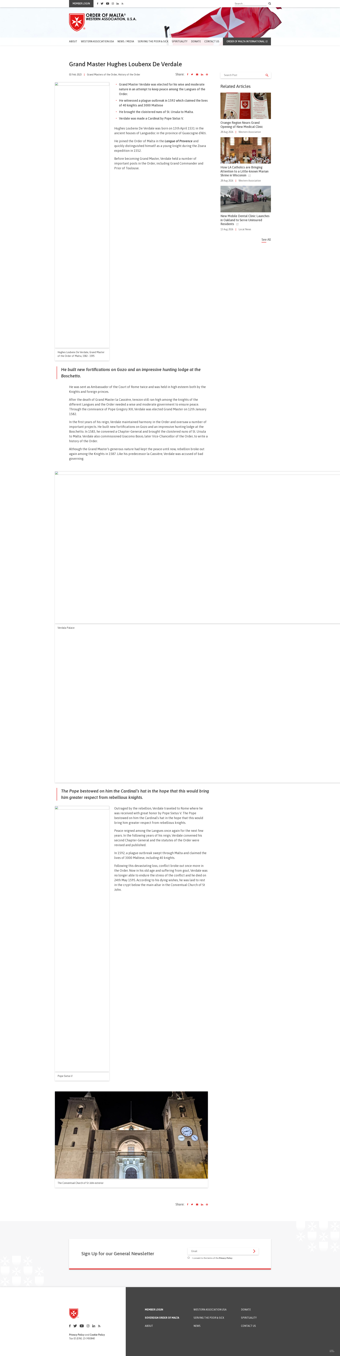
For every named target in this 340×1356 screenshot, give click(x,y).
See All (266, 239)
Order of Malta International (245, 41)
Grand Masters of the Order (102, 74)
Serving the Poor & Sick (153, 41)
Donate (196, 41)
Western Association (250, 132)
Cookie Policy (97, 1334)
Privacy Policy (225, 1258)
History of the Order (129, 74)
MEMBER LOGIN (81, 3)
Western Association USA (97, 41)
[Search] (269, 3)
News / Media (125, 41)
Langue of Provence (178, 141)
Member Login (154, 1309)
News (197, 1326)
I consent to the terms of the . (212, 1258)
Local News (245, 229)
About (73, 41)
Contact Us (211, 41)
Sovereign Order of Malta (162, 1318)
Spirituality (179, 41)
